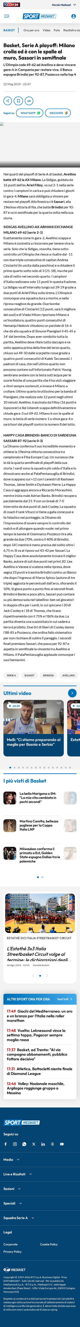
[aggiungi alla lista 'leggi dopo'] (18, 101)
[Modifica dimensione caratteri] (29, 101)
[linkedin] (43, 1144)
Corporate (10, 1244)
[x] (34, 1144)
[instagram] (15, 1144)
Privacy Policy (12, 1252)
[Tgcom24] (11, 5)
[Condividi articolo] (7, 101)
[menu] (6, 16)
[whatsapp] (24, 1144)
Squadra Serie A (15, 1218)
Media (8, 1159)
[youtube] (62, 1144)
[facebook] (5, 1144)
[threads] (52, 1144)
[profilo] (74, 16)
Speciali (9, 1203)
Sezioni (8, 1189)
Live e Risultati (14, 1174)
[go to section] (72, 693)
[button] (40, 16)
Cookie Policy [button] (49, 1244)
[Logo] (40, 16)
